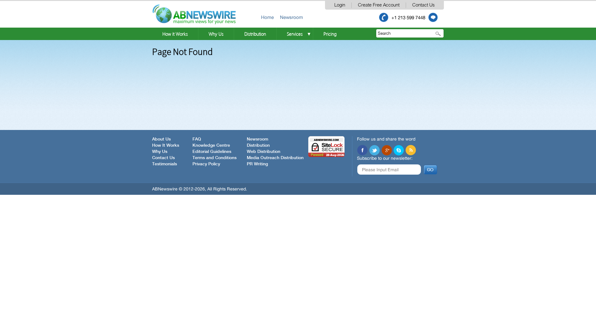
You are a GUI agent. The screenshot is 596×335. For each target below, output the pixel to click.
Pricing (329, 34)
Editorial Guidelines (211, 152)
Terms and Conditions (214, 158)
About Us (161, 139)
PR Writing (257, 164)
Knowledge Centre (211, 145)
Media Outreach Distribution (275, 158)
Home (267, 17)
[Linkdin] (386, 150)
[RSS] (410, 150)
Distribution (255, 34)
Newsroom (291, 17)
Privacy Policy (206, 164)
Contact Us (423, 5)
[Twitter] (374, 150)
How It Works (165, 145)
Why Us (216, 34)
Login (339, 5)
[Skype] (398, 150)
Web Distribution (263, 152)
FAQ (196, 139)
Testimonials (164, 164)
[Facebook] (362, 150)
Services (295, 34)
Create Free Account (379, 5)
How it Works (175, 34)
